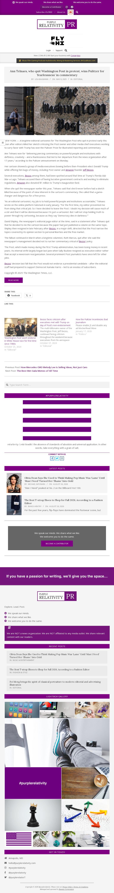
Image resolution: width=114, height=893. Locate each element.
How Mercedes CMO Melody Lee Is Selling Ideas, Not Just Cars (54, 367)
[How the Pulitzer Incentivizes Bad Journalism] (93, 327)
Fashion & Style (20, 672)
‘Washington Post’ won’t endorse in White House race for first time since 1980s (20, 340)
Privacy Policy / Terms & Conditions (75, 887)
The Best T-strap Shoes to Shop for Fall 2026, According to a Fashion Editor (50, 669)
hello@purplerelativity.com (22, 862)
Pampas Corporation (66, 889)
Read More (13, 280)
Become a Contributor (57, 543)
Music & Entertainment (23, 660)
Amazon (70, 169)
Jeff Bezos (88, 169)
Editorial (78, 79)
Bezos (28, 175)
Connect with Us (57, 454)
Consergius (75, 55)
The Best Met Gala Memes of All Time (37, 370)
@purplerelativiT (17, 877)
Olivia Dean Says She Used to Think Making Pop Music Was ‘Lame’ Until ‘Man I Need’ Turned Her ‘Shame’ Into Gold (64, 479)
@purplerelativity (17, 872)
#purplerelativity (17, 867)
